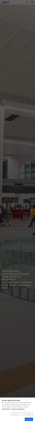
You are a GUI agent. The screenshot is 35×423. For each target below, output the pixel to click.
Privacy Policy (6, 409)
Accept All (29, 419)
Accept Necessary (27, 413)
